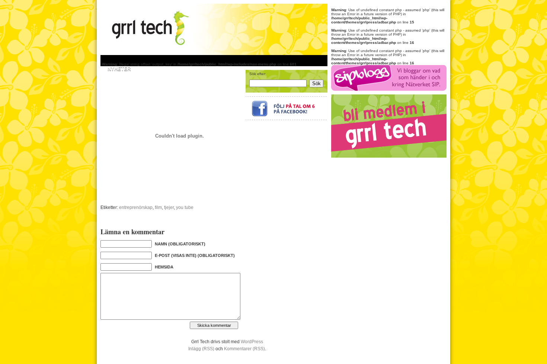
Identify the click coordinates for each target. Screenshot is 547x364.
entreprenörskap (136, 207)
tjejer (169, 207)
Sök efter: (257, 74)
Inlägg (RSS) (201, 348)
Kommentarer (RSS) (244, 348)
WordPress (252, 341)
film (158, 207)
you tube (184, 207)
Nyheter (119, 69)
